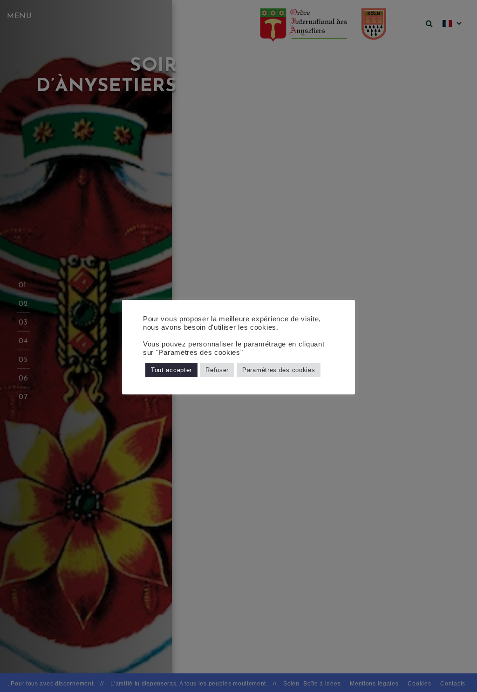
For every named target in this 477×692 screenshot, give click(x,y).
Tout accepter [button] (171, 369)
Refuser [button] (217, 369)
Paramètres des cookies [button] (278, 369)
